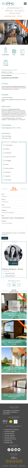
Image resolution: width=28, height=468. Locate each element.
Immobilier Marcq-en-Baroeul (11, 429)
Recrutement (22, 465)
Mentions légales (13, 465)
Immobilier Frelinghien (9, 431)
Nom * (2, 194)
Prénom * (3, 199)
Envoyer (5, 238)
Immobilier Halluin (8, 442)
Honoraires (5, 465)
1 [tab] (11, 42)
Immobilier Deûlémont (9, 435)
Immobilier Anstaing (9, 433)
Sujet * (2, 215)
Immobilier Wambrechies (10, 438)
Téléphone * (4, 210)
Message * (3, 221)
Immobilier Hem (8, 440)
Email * (3, 204)
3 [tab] (15, 42)
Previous (4, 32)
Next (24, 32)
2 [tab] (13, 42)
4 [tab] (17, 42)
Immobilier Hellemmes (9, 437)
